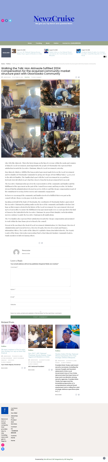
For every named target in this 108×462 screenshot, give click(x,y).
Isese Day (4, 360)
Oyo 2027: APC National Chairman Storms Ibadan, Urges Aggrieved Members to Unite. (29, 53)
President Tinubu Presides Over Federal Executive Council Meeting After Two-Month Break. (94, 53)
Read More (4, 368)
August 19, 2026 (72, 360)
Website (13, 305)
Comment (14, 267)
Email (13, 297)
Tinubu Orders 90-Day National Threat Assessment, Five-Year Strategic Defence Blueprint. (61, 53)
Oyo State (11, 360)
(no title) (14, 413)
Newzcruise (7, 77)
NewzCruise (54, 18)
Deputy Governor (18, 358)
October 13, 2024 (18, 77)
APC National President (35, 362)
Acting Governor (6, 358)
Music (48, 43)
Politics (56, 43)
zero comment (37, 77)
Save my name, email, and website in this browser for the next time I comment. (36, 313)
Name (13, 289)
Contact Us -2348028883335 (72, 43)
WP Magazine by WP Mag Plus (62, 459)
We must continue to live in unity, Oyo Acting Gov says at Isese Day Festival (13, 351)
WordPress (47, 459)
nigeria (57, 362)
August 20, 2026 (45, 360)
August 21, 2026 (18, 356)
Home (30, 43)
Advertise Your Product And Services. (14, 420)
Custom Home (14, 437)
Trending (39, 43)
